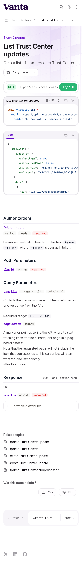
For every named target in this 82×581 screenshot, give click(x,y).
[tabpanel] (41, 166)
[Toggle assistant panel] (70, 7)
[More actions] (76, 7)
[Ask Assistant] (73, 101)
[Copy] (54, 87)
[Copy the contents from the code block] (66, 101)
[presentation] (37, 87)
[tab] (10, 135)
